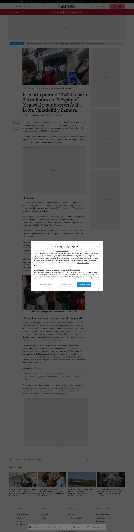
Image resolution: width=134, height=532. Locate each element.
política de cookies (83, 263)
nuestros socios (62, 251)
